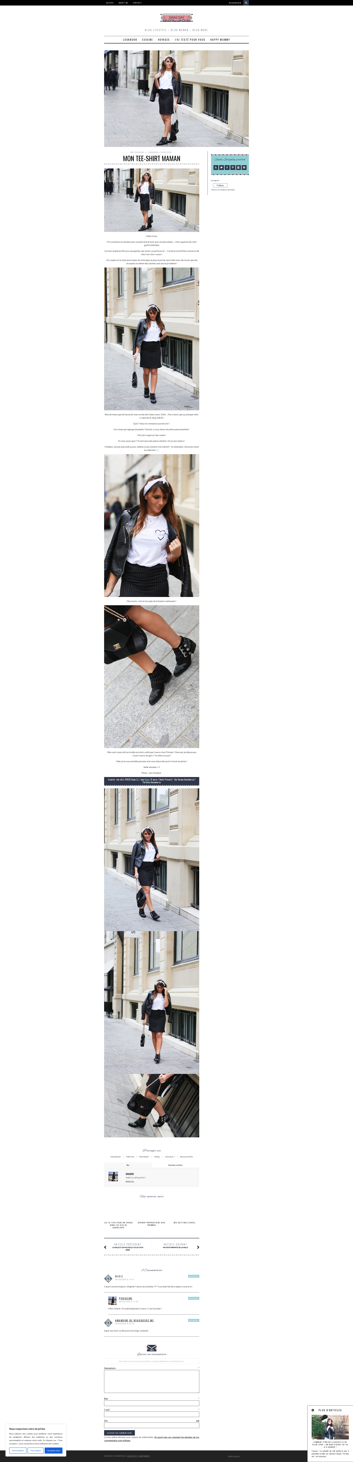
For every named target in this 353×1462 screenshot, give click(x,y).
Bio (128, 1165)
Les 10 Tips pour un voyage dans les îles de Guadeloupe (118, 1225)
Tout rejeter (35, 1450)
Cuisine (147, 39)
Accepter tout (53, 1450)
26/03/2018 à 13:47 (124, 1279)
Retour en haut (233, 1456)
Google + (170, 1157)
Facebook (116, 1157)
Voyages (164, 39)
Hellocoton (186, 1157)
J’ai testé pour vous (190, 39)
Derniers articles (175, 1165)
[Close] (313, 1410)
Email (157, 1157)
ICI (137, 779)
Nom (151, 1398)
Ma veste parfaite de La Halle (175, 1245)
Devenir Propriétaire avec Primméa (152, 1223)
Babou (147, 779)
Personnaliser (18, 1450)
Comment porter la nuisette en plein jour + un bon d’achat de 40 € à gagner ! (330, 1444)
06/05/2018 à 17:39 (128, 1301)
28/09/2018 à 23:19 (124, 1323)
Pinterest (144, 1157)
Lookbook (130, 39)
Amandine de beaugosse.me (134, 1320)
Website (130, 1181)
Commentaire (151, 1368)
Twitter (130, 1157)
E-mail (151, 1409)
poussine (126, 1298)
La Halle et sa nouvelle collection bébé (127, 1246)
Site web (151, 1420)
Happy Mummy (220, 39)
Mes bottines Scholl (185, 1222)
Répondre (194, 1276)
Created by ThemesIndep (138, 1456)
